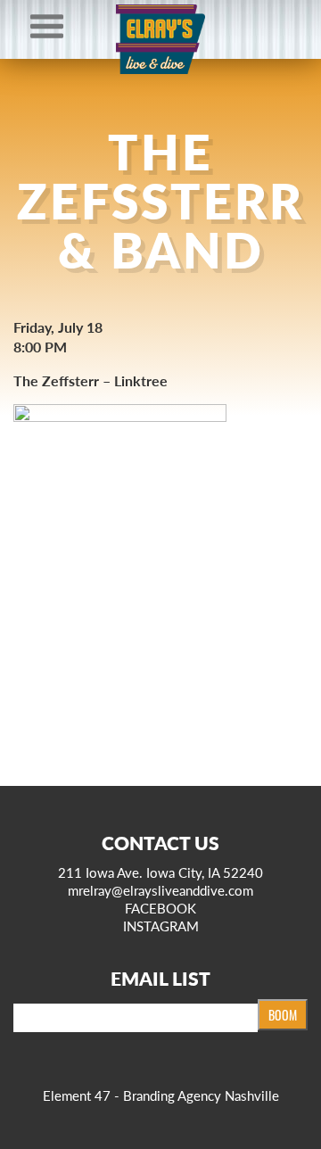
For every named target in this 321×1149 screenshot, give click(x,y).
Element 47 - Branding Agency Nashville (161, 1095)
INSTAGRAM (161, 925)
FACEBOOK (160, 907)
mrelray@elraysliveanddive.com (160, 889)
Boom (282, 1014)
